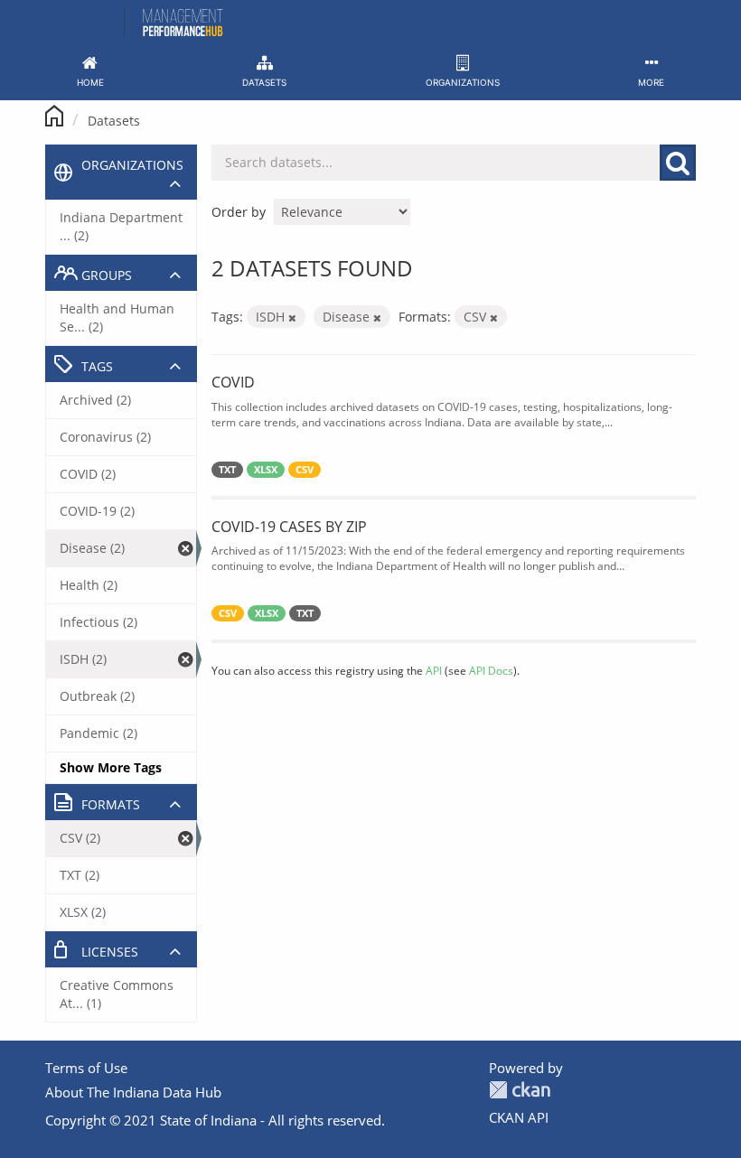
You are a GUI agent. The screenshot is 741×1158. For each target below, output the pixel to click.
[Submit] (678, 163)
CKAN (519, 1089)
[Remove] (292, 317)
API (434, 670)
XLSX (265, 469)
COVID (233, 382)
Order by (238, 211)
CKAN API (519, 1117)
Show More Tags (111, 767)
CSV (304, 469)
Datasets (114, 120)
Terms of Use (86, 1068)
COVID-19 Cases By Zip (289, 527)
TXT (227, 469)
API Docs (491, 670)
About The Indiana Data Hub (133, 1092)
